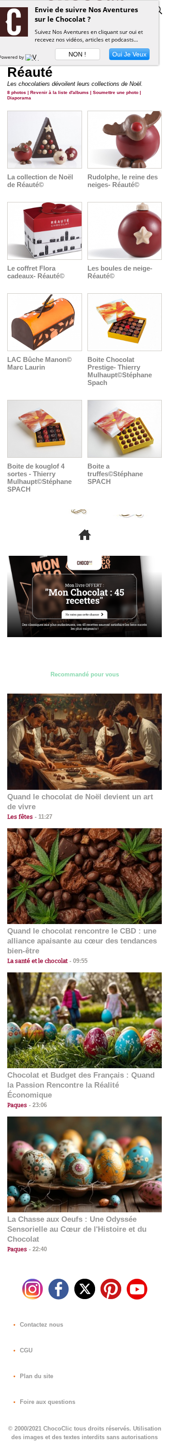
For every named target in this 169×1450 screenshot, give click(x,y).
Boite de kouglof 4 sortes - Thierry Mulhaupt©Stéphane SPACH (39, 477)
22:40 (37, 1249)
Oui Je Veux (129, 54)
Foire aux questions (46, 1401)
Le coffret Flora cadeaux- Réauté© (35, 272)
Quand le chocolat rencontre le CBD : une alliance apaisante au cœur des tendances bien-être (82, 941)
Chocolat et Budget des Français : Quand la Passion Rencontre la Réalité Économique (81, 1085)
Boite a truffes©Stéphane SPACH (115, 473)
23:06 (37, 1105)
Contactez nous (40, 1324)
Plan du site (35, 1376)
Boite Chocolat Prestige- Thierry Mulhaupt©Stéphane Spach (119, 371)
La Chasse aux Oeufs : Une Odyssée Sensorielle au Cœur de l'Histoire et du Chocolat (76, 1229)
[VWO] (34, 57)
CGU (25, 1350)
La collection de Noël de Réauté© (40, 180)
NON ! (77, 54)
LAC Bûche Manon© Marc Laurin (39, 363)
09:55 (77, 960)
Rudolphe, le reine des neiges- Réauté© (122, 180)
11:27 (42, 816)
